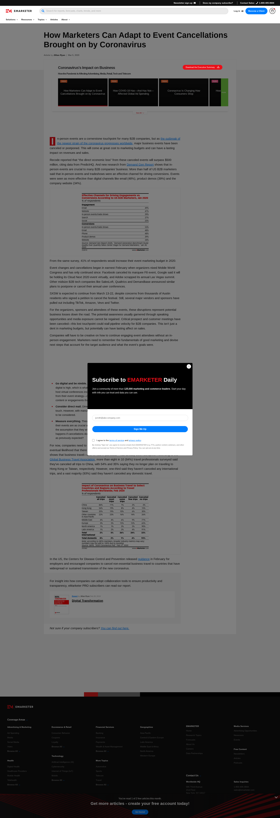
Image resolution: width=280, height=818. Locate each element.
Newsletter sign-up (183, 3)
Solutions (10, 19)
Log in (237, 11)
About (64, 19)
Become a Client (256, 11)
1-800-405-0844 (266, 3)
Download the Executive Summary (200, 67)
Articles (54, 19)
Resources (26, 19)
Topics (41, 19)
